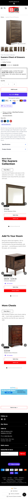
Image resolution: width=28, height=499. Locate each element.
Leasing (15, 477)
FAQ (5, 479)
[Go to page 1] (8, 226)
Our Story (10, 477)
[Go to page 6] (15, 226)
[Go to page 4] (12, 226)
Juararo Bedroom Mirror (10, 211)
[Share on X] (5, 121)
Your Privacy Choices (11, 481)
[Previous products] (2, 203)
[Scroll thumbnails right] (26, 49)
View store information (7, 115)
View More (7, 170)
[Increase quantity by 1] (14, 84)
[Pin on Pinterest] (11, 121)
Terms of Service (19, 479)
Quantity (3, 80)
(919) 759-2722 (7, 72)
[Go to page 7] (16, 226)
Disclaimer (21, 477)
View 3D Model (7, 106)
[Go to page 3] (11, 226)
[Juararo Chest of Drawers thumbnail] (2, 49)
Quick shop (15, 215)
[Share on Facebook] (2, 121)
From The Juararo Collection (8, 55)
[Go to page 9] (19, 226)
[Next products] (25, 203)
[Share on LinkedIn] (8, 121)
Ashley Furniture (6, 62)
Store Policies (10, 479)
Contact (4, 477)
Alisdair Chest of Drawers (10, 352)
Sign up (22, 453)
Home (2, 17)
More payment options (14, 98)
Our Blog (20, 481)
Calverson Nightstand (9, 281)
